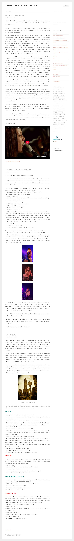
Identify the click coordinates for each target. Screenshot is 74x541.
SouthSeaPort (61, 122)
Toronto (63, 126)
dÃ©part (62, 97)
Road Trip (63, 118)
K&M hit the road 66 (56, 49)
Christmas (62, 95)
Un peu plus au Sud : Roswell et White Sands (60, 40)
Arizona (55, 91)
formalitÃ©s (56, 103)
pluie (64, 114)
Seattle (65, 120)
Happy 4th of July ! (56, 74)
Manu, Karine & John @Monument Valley (59, 37)
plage (60, 114)
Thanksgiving (61, 124)
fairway (64, 99)
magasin (58, 110)
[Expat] (57, 139)
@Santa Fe (54, 42)
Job (54, 110)
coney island (56, 97)
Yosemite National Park (56, 60)
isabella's (63, 108)
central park (61, 93)
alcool (55, 89)
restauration (56, 118)
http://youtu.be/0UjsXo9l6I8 (12, 161)
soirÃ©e (55, 122)
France (62, 103)
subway (55, 124)
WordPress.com (17, 535)
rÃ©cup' (55, 120)
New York (60, 112)
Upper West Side (56, 128)
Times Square (56, 126)
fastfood (60, 101)
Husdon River (56, 108)
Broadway (60, 91)
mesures (63, 110)
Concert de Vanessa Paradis (18, 170)
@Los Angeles (55, 56)
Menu (66, 5)
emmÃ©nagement (57, 99)
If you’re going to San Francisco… (58, 63)
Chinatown (55, 95)
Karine (13, 17)
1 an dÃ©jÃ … (11, 335)
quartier (55, 116)
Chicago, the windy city (56, 76)
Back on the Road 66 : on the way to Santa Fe (60, 45)
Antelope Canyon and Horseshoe (58, 35)
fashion (55, 101)
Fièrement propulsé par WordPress (13, 534)
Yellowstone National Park (57, 71)
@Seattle (54, 69)
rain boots (61, 116)
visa (63, 128)
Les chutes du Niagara (56, 81)
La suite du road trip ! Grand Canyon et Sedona (60, 47)
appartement (61, 89)
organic (55, 114)
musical (55, 112)
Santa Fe (60, 120)
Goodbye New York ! (14, 15)
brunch (55, 93)
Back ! (54, 58)
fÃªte (66, 103)
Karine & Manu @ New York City (21, 5)
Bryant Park (55, 33)
